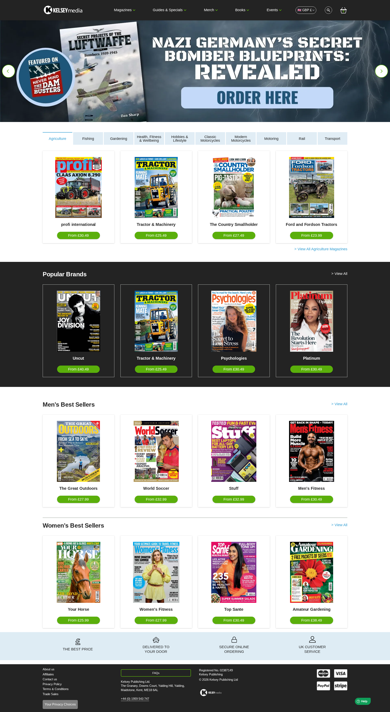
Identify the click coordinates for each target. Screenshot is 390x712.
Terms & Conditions (56, 689)
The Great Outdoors (78, 488)
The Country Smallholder (234, 224)
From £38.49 (311, 620)
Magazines (123, 10)
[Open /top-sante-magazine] (234, 572)
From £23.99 (311, 235)
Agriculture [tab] (57, 139)
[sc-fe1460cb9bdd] (210, 692)
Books (240, 10)
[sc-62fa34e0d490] (63, 10)
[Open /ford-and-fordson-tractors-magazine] (311, 187)
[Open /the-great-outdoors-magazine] (78, 451)
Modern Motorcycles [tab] (241, 139)
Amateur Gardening (311, 609)
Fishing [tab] (88, 139)
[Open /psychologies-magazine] (233, 321)
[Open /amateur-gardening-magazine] (311, 572)
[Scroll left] (8, 71)
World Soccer (156, 488)
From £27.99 (78, 499)
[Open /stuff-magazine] (234, 451)
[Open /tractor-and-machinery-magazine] (156, 187)
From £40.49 (78, 369)
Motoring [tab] (271, 139)
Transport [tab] (332, 139)
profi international (78, 224)
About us (48, 669)
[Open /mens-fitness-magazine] (311, 451)
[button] (134, 10)
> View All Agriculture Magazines (320, 249)
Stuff (233, 488)
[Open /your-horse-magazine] (78, 572)
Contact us (50, 679)
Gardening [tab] (118, 139)
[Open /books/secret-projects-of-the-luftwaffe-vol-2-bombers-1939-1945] (195, 71)
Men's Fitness (311, 488)
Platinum (311, 358)
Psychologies (234, 358)
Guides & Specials (168, 10)
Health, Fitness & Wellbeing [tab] (149, 139)
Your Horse (78, 609)
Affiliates (48, 674)
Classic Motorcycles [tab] (210, 139)
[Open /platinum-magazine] (311, 321)
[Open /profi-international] (78, 187)
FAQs (155, 673)
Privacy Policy (52, 684)
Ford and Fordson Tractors (311, 224)
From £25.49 (156, 235)
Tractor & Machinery (156, 224)
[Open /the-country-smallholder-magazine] (234, 187)
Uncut (78, 358)
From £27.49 (233, 235)
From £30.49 (78, 235)
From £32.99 (156, 499)
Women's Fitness (156, 609)
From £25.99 (78, 620)
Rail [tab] (302, 139)
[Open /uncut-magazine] (78, 321)
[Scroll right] (381, 71)
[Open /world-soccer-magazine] (156, 451)
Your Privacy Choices (60, 704)
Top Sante (233, 609)
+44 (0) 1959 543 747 (135, 698)
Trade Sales (50, 694)
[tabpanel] (195, 201)
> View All (339, 274)
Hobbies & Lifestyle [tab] (179, 139)
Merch (209, 10)
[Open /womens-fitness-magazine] (156, 572)
